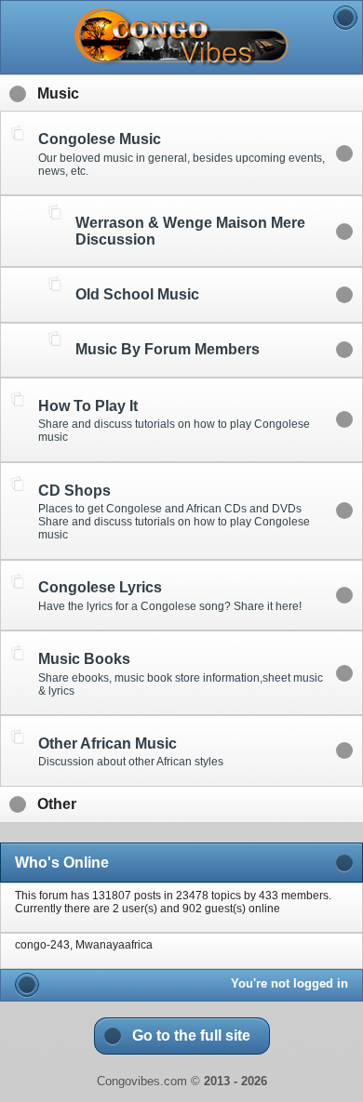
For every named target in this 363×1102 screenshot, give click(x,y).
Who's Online (62, 862)
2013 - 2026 (235, 1081)
